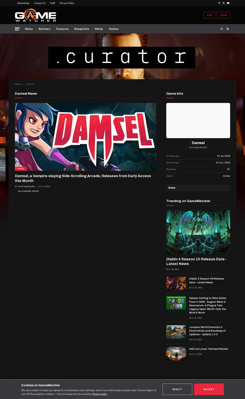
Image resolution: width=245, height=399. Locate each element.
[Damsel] (198, 120)
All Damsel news (28, 191)
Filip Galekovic (26, 186)
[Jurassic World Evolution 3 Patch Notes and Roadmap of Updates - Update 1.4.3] (176, 332)
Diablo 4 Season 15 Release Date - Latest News (196, 261)
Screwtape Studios (198, 147)
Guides (114, 28)
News (29, 28)
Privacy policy (99, 393)
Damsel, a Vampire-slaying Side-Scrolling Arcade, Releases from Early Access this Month (83, 178)
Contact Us (40, 3)
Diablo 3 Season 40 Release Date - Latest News (206, 280)
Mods (99, 28)
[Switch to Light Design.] (222, 28)
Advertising (23, 3)
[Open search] (228, 28)
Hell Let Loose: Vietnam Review (208, 349)
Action (226, 175)
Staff (52, 3)
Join (209, 15)
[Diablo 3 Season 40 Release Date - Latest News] (176, 283)
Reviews (44, 28)
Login (223, 15)
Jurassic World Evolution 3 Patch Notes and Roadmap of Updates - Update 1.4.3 (207, 331)
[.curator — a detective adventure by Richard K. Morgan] (122, 56)
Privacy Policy (67, 3)
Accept (209, 389)
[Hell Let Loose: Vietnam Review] (176, 354)
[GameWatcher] (35, 15)
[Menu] (17, 29)
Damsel (198, 143)
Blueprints (81, 28)
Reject (177, 389)
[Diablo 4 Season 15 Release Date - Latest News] (198, 232)
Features (62, 28)
